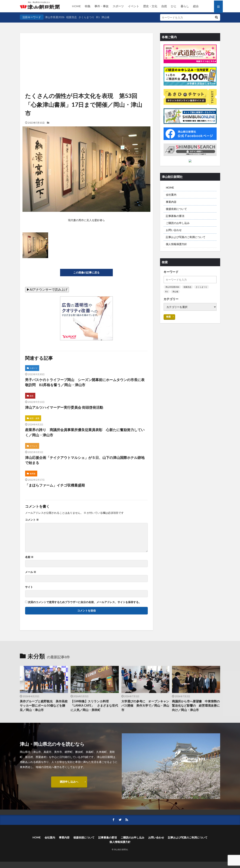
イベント (133, 6)
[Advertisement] (86, 51)
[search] (216, 17)
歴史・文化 (150, 6)
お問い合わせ (174, 230)
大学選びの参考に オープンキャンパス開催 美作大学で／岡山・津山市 (145, 706)
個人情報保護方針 (176, 244)
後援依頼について (176, 208)
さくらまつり (86, 17)
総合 (196, 6)
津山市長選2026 (54, 17)
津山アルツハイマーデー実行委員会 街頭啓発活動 (64, 407)
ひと (174, 6)
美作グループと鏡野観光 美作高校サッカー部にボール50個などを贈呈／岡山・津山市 (44, 706)
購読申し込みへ (69, 781)
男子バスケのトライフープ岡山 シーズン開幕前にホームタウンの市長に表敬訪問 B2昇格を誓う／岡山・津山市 (85, 382)
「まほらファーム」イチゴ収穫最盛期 (55, 485)
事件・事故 (102, 6)
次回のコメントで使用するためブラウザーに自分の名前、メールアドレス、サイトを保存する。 (84, 602)
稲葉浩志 (71, 17)
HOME (76, 6)
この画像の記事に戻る (86, 272)
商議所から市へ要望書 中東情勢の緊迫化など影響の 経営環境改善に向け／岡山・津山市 (196, 706)
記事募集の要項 (175, 215)
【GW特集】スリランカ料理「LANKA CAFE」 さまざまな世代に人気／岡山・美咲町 (94, 706)
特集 (87, 6)
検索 (168, 316)
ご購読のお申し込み (178, 222)
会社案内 (171, 194)
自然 (164, 6)
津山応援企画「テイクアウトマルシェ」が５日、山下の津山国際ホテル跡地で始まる (85, 460)
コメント (32, 519)
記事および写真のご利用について (185, 237)
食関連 (32, 473)
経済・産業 (34, 418)
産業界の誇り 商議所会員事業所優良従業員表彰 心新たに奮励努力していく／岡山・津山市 (85, 432)
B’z (98, 17)
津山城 (105, 17)
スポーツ (118, 6)
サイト (29, 587)
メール (30, 572)
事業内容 (171, 201)
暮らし (185, 6)
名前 (29, 557)
